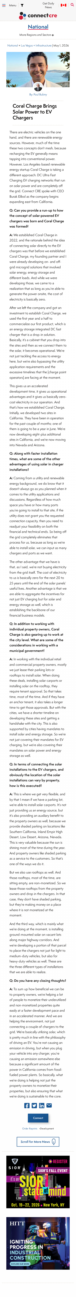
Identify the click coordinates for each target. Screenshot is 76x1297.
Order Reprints (29, 1128)
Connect (38, 1118)
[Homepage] (38, 16)
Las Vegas (27, 45)
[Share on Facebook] (27, 1106)
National (12, 45)
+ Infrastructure (42, 45)
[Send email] (49, 1106)
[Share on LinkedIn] (41, 1106)
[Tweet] (34, 1106)
